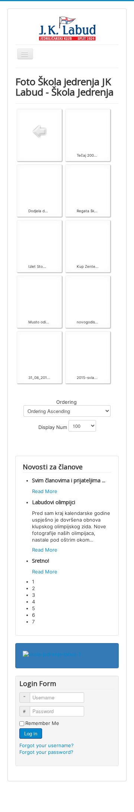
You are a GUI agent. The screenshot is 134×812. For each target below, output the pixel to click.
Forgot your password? (46, 752)
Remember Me (42, 723)
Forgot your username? (46, 745)
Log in (30, 733)
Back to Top (113, 798)
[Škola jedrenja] (52, 654)
